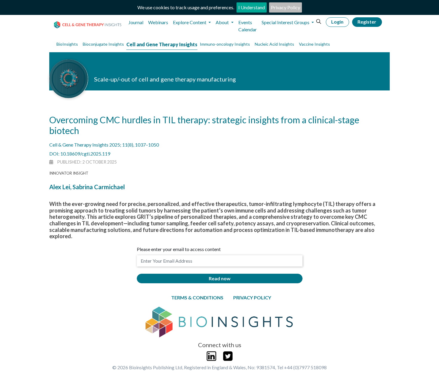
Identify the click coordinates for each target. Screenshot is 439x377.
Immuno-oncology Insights (225, 44)
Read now (220, 278)
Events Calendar (247, 25)
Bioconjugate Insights (103, 44)
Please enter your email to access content (179, 249)
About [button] (223, 22)
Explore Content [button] (190, 22)
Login (337, 21)
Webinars (158, 22)
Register (366, 21)
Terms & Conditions (197, 297)
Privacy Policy (285, 7)
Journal (135, 22)
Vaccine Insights (314, 44)
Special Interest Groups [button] (286, 22)
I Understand (251, 7)
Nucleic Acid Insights (274, 44)
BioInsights (67, 44)
